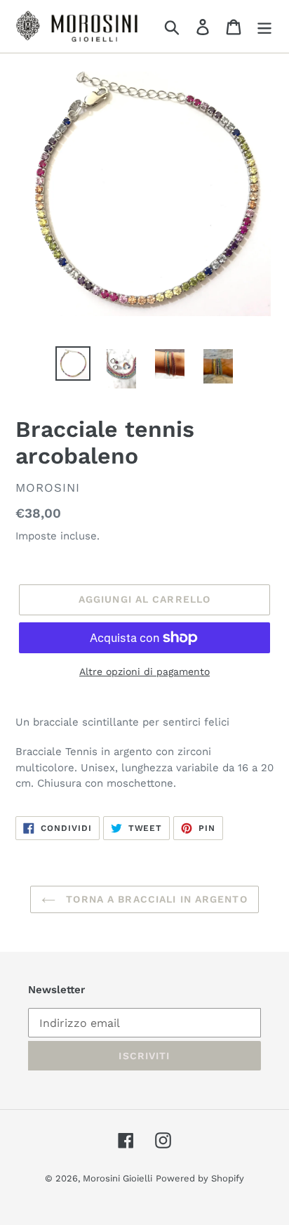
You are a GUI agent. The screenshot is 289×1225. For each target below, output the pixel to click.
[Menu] (264, 26)
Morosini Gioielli (117, 1178)
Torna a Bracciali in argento (154, 899)
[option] (73, 363)
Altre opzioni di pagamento (144, 671)
